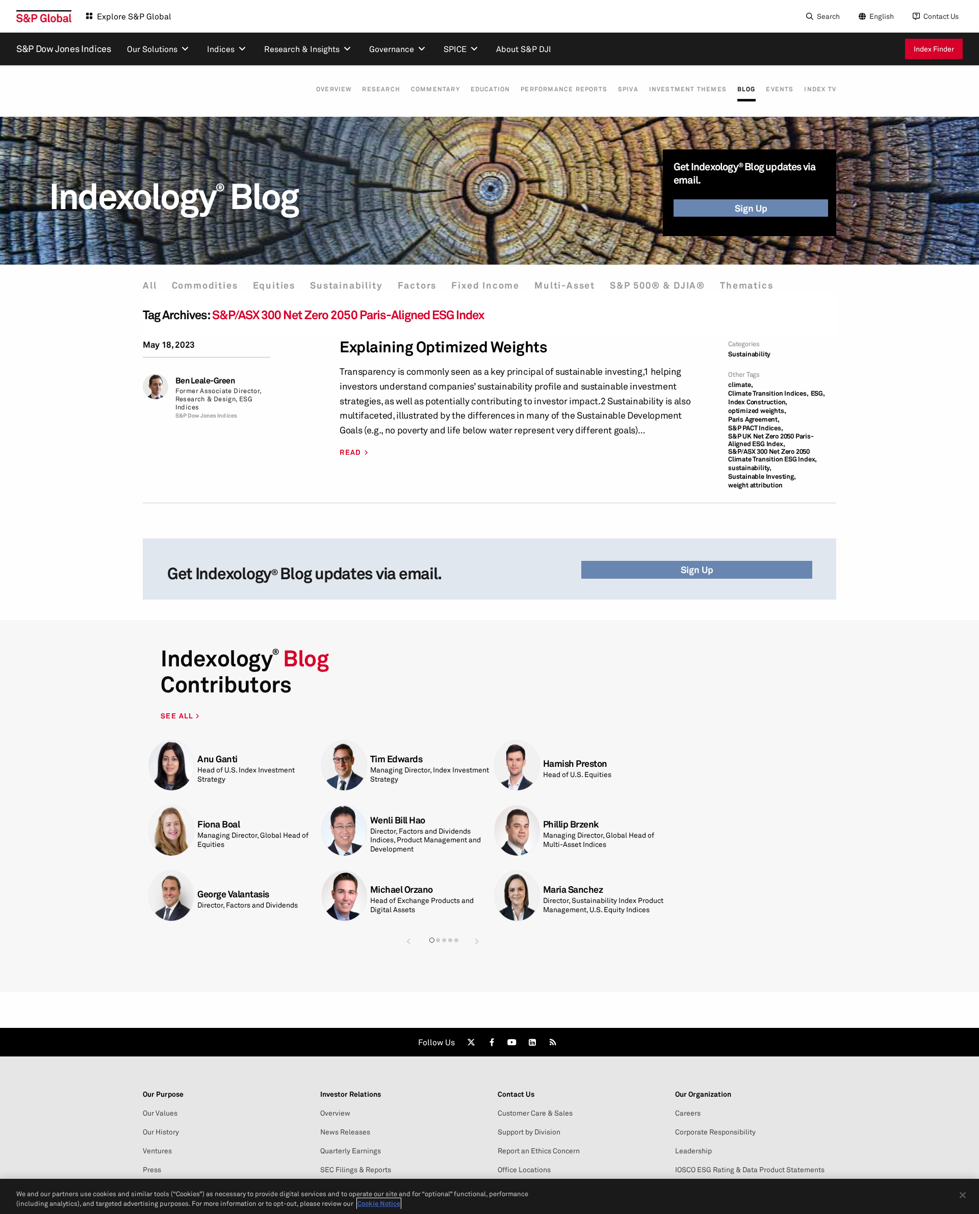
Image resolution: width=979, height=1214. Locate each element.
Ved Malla (389, 828)
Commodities (205, 285)
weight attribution (755, 485)
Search (828, 16)
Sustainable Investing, (762, 476)
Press (152, 1170)
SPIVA (628, 89)
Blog (746, 89)
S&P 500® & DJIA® (657, 285)
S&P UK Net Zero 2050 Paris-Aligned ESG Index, (771, 440)
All (150, 285)
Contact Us (941, 16)
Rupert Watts (224, 828)
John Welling (223, 759)
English (881, 16)
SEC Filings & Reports (355, 1170)
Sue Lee (559, 889)
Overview (334, 89)
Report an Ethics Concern (539, 1151)
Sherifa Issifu (396, 763)
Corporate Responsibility (715, 1132)
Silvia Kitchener (574, 759)
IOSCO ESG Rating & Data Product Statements (750, 1170)
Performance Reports (564, 89)
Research (381, 89)
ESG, (818, 393)
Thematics (746, 285)
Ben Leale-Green (205, 380)
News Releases (345, 1132)
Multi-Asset (564, 285)
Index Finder (934, 48)
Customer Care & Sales (535, 1113)
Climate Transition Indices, (768, 393)
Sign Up (751, 208)
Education (490, 89)
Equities (274, 285)
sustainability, (749, 468)
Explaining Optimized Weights (443, 347)
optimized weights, (757, 411)
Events (779, 89)
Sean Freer (219, 894)
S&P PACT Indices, (755, 428)
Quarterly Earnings (350, 1151)
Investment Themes (688, 89)
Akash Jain (565, 828)
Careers (688, 1113)
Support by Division (529, 1132)
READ (351, 452)
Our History (161, 1132)
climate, (740, 385)
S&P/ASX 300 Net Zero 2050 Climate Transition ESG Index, (772, 455)
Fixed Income (485, 285)
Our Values (160, 1113)
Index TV (820, 89)
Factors (417, 285)
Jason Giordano (401, 889)
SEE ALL (178, 715)
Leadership (693, 1151)
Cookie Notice (378, 1203)
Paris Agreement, (754, 419)
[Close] (962, 1195)
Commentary (435, 89)
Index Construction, (757, 402)
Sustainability (346, 285)
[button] (408, 941)
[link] (471, 1042)
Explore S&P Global (134, 16)
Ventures (157, 1151)
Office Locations (524, 1170)
